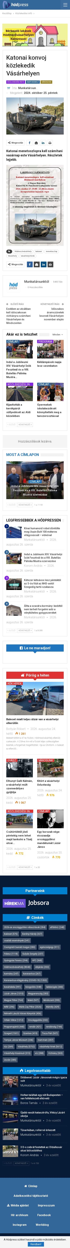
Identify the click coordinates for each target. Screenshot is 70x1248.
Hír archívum (19, 1215)
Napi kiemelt (33, 82)
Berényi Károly (32, 934)
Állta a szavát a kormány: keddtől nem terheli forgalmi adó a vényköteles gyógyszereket (43, 609)
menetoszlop (51, 251)
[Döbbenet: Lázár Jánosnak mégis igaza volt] (10, 1081)
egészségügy (49, 947)
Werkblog (42, 1225)
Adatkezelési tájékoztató (31, 1195)
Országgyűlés (38, 1020)
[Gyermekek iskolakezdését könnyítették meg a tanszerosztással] (50, 392)
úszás (10, 1060)
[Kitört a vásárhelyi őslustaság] (50, 768)
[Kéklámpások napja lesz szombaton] (50, 349)
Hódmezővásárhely (23, 251)
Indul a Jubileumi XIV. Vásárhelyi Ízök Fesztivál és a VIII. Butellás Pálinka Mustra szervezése (35, 490)
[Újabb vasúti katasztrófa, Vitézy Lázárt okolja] (10, 1116)
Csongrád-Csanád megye (19, 947)
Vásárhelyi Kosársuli (17, 1053)
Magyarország (38, 993)
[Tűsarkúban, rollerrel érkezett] (10, 1134)
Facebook (44, 1215)
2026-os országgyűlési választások (24, 927)
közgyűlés (33, 987)
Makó (33, 1000)
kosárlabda (12, 987)
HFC (37, 960)
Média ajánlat (20, 1205)
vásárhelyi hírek (27, 256)
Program (45, 341)
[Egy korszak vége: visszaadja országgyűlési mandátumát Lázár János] (50, 819)
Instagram (20, 1225)
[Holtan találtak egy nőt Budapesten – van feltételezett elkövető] (10, 1099)
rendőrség (54, 1026)
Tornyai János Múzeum (18, 1040)
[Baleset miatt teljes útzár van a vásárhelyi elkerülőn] (35, 698)
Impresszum (46, 1205)
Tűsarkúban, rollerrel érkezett (37, 1130)
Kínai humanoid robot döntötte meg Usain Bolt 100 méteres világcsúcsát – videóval (42, 532)
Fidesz (11, 954)
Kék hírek (15, 683)
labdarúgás (54, 987)
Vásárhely (12, 256)
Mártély (52, 1007)
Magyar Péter (13, 1000)
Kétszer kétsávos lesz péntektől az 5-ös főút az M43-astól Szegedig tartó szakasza (42, 583)
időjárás (42, 967)
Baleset (11, 934)
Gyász (12, 760)
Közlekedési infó (15, 82)
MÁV (9, 1007)
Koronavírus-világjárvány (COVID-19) (25, 980)
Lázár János (14, 993)
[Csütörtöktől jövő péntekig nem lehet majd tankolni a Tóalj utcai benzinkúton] (19, 819)
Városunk (46, 82)
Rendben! (36, 1244)
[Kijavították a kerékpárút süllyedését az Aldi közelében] (19, 392)
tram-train (45, 1040)
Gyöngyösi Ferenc (16, 960)
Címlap (13, 341)
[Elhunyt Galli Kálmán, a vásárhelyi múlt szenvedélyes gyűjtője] (19, 768)
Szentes (30, 1033)
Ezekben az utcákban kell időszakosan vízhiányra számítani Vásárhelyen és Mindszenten (18, 315)
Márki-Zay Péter (30, 1007)
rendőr (35, 1026)
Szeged (11, 1033)
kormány (11, 973)
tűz (8, 1046)
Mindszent (51, 1000)
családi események (16, 940)
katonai (39, 251)
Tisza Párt (50, 1033)
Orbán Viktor (13, 1020)
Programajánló (14, 1026)
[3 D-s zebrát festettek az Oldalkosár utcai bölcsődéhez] (10, 1151)
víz (39, 1053)
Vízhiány (55, 1053)
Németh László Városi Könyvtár (22, 1013)
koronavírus (32, 973)
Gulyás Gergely (32, 954)
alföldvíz (57, 927)
